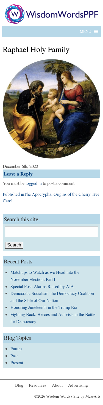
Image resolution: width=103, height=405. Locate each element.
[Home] (51, 13)
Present (16, 362)
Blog (19, 385)
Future (16, 348)
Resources (37, 385)
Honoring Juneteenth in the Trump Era (43, 307)
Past (14, 355)
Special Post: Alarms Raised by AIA (42, 286)
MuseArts (92, 396)
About (57, 385)
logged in (34, 183)
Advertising (78, 385)
